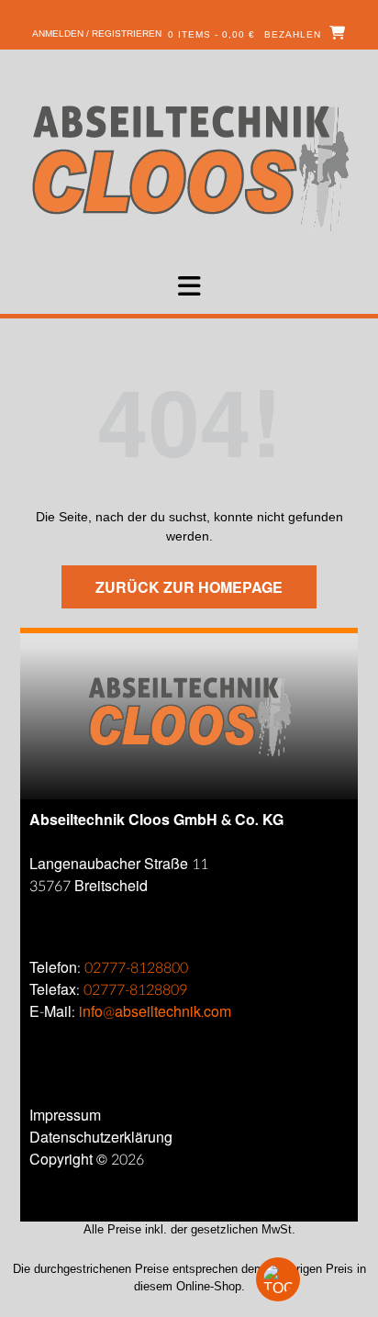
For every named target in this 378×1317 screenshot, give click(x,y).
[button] (189, 286)
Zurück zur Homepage (189, 586)
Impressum (65, 1115)
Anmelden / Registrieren (96, 33)
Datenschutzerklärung (100, 1137)
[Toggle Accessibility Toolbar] (309, 1279)
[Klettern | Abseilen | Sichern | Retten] (189, 166)
